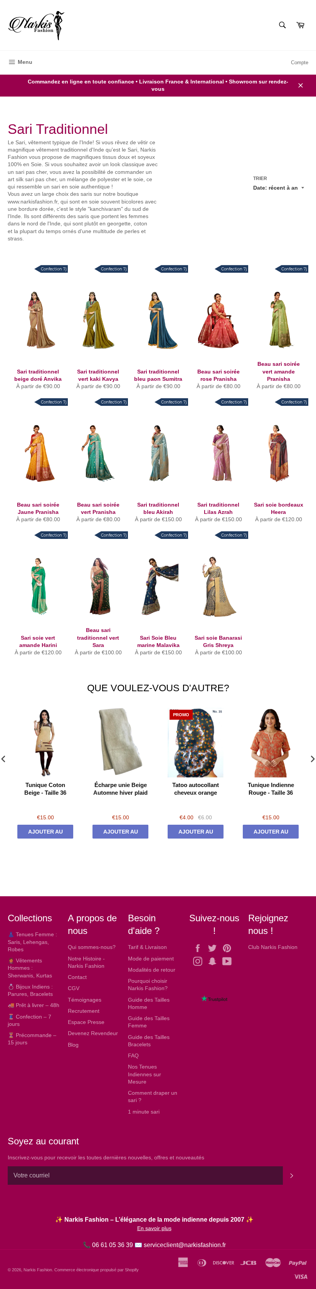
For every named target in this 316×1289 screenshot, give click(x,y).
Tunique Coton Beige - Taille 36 (45, 789)
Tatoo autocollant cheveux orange (195, 789)
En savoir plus (154, 1228)
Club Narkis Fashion (273, 947)
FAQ (133, 1055)
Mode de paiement (151, 958)
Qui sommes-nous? (92, 947)
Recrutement (83, 1011)
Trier (260, 178)
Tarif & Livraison (147, 947)
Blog (73, 1045)
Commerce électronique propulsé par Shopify (96, 1269)
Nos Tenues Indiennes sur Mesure (144, 1074)
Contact (77, 977)
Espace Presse (86, 1022)
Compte (299, 62)
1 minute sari (144, 1112)
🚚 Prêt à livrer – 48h (33, 1005)
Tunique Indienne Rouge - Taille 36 (271, 789)
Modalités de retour (151, 970)
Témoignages (84, 1000)
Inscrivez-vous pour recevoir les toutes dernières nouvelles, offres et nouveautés (106, 1157)
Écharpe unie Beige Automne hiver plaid (120, 789)
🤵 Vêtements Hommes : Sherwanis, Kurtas (30, 968)
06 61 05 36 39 (112, 1245)
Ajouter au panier (45, 834)
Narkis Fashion (38, 1269)
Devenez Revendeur (93, 1033)
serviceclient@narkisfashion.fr (185, 1245)
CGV (73, 988)
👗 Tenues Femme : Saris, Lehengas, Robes (32, 941)
